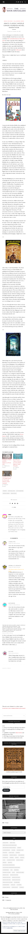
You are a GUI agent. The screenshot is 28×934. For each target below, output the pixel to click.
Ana (15, 507)
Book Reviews (8, 21)
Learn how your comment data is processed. (13, 708)
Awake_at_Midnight (15, 565)
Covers (13, 850)
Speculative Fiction (7, 882)
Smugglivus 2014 (16, 879)
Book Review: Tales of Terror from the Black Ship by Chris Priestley (17, 463)
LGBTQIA (22, 857)
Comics (19, 847)
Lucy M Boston (19, 490)
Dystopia (5, 852)
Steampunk (16, 882)
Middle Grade (6, 493)
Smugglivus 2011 (6, 877)
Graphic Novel (13, 855)
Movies (4, 862)
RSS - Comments (6, 900)
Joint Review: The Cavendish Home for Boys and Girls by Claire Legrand (7, 480)
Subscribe (6, 790)
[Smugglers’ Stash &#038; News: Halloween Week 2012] (7, 456)
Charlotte (12, 541)
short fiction (19, 732)
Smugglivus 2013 (6, 879)
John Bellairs (11, 490)
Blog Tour (12, 842)
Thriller (13, 884)
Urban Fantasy (6, 887)
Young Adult (15, 887)
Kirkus (16, 857)
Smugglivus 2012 (16, 877)
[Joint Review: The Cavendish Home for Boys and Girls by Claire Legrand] (7, 473)
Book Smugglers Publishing (9, 845)
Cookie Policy (10, 927)
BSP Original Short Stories (9, 847)
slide (13, 872)
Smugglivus (5, 874)
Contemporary (6, 850)
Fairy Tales (11, 852)
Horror (5, 490)
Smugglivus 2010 (14, 874)
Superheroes (6, 884)
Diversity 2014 (20, 850)
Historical (5, 857)
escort (11, 651)
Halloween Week (18, 21)
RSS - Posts (5, 822)
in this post (18, 50)
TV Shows (19, 884)
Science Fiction (6, 872)
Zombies (22, 887)
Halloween (21, 855)
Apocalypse (5, 842)
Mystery (10, 862)
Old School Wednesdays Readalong (11, 867)
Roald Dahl (13, 493)
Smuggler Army (20, 872)
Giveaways (5, 855)
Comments (14, 499)
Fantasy (18, 852)
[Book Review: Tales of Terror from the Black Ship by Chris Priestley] (18, 456)
